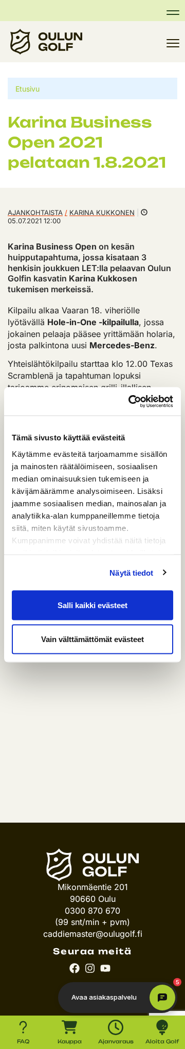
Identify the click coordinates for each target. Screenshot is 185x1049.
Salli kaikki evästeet (92, 605)
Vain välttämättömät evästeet (92, 638)
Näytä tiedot (131, 572)
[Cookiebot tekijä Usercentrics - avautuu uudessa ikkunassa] (130, 401)
